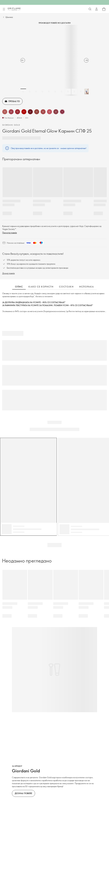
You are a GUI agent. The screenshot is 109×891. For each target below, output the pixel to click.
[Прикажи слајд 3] (36, 91)
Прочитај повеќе (9, 232)
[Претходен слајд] (22, 60)
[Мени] (4, 9)
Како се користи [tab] (41, 286)
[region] (54, 60)
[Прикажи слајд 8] (68, 91)
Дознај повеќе (8, 273)
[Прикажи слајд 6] (55, 91)
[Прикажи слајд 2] (30, 91)
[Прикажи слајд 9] (74, 91)
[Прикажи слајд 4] (42, 91)
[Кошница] (104, 9)
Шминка (9, 17)
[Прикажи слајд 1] (23, 91)
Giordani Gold (11, 125)
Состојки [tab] (66, 286)
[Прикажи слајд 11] (87, 91)
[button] (4, 111)
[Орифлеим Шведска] (14, 9)
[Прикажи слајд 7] (61, 91)
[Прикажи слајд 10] (81, 91)
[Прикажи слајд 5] (49, 91)
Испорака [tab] (86, 286)
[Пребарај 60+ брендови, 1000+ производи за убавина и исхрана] (90, 9)
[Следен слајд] (86, 60)
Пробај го (14, 101)
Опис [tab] (19, 286)
